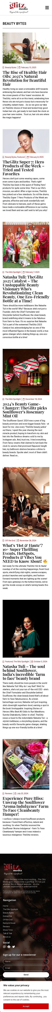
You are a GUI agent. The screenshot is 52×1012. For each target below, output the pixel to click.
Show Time (8, 930)
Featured (21, 157)
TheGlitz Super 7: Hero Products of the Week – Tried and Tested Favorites (23, 167)
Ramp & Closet (9, 923)
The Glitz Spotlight (13, 272)
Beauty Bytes (14, 24)
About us (7, 937)
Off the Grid (10, 540)
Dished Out (7, 916)
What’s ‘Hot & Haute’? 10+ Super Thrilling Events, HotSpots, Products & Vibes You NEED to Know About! (23, 553)
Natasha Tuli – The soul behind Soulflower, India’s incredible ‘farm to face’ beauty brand (24, 672)
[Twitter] (13, 946)
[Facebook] (9, 946)
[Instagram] (4, 946)
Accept (26, 1006)
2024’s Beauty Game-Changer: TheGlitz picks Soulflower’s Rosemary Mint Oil (25, 409)
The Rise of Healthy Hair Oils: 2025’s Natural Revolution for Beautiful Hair (25, 78)
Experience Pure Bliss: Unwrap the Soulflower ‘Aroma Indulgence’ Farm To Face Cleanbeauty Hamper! (25, 806)
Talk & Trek (7, 933)
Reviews (8, 793)
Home (5, 906)
